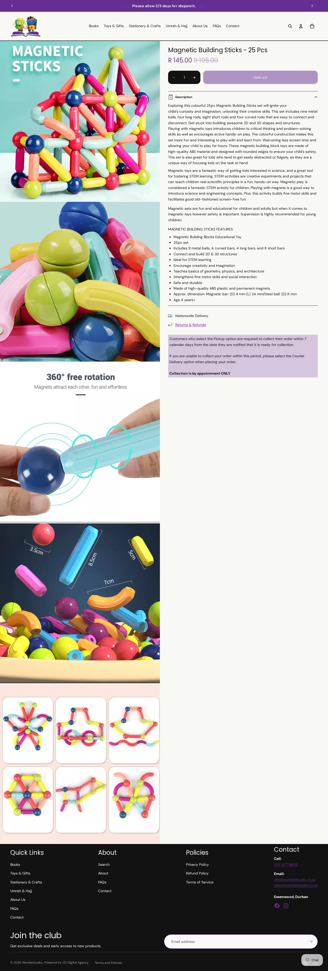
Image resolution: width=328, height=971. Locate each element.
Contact (17, 917)
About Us (17, 899)
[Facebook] (277, 906)
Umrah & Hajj (21, 891)
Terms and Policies (108, 963)
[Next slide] (312, 6)
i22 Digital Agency (76, 963)
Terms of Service (199, 882)
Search (104, 864)
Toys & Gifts (20, 873)
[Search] (290, 26)
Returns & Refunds (190, 324)
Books (15, 864)
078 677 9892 (286, 864)
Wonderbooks (32, 963)
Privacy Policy (197, 864)
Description (183, 97)
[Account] (300, 26)
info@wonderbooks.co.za (294, 879)
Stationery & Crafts (26, 882)
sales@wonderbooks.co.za (296, 885)
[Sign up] (310, 941)
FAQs (14, 908)
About (103, 873)
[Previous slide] (12, 6)
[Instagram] (286, 906)
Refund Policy (197, 873)
